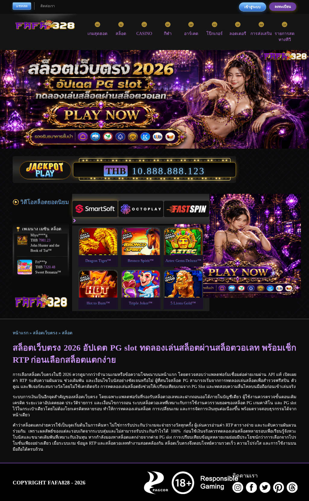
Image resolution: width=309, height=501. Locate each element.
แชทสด (22, 6)
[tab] (95, 209)
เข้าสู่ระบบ (252, 7)
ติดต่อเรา (47, 6)
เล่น (98, 248)
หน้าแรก (20, 333)
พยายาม (98, 234)
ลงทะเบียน (283, 7)
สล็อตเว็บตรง (45, 333)
